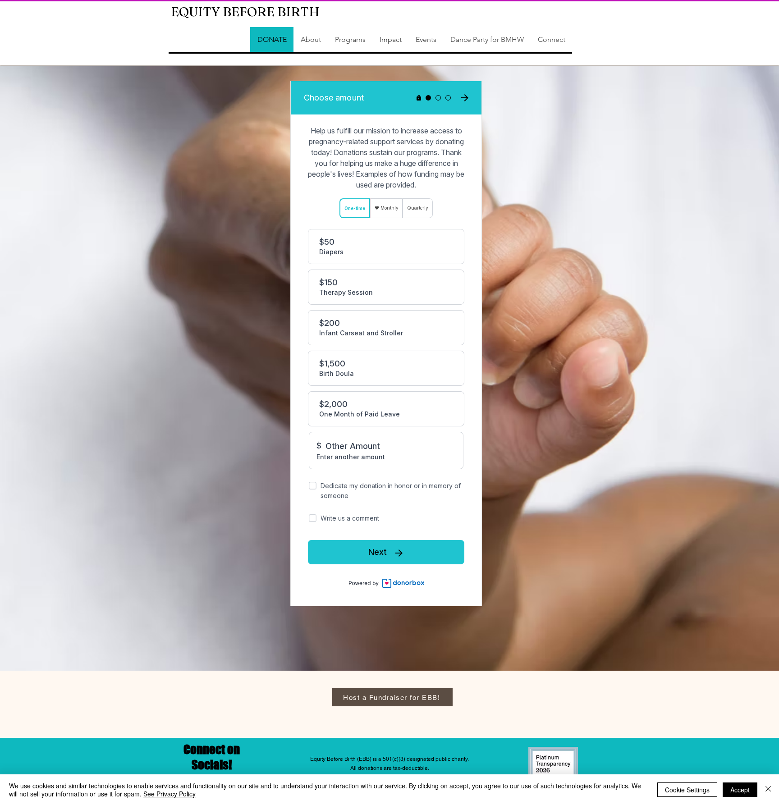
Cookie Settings (687, 789)
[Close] (768, 790)
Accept (740, 789)
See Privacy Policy (169, 793)
